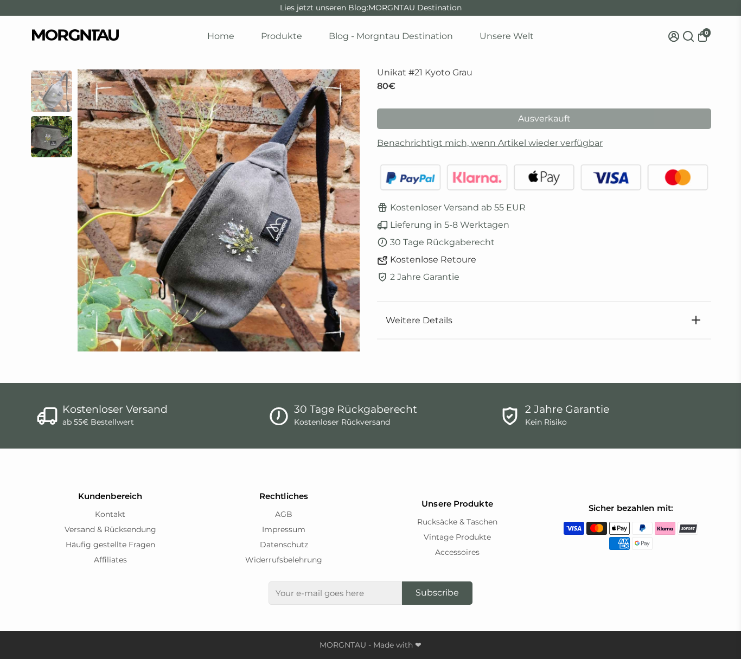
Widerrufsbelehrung (283, 559)
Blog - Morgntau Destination (391, 36)
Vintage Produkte (457, 537)
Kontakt (110, 514)
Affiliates (110, 559)
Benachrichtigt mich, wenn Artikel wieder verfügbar (490, 143)
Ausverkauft (544, 118)
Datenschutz (284, 544)
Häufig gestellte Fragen (110, 544)
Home (220, 36)
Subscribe (437, 592)
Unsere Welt (507, 36)
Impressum (283, 529)
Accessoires (457, 552)
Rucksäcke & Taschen (457, 521)
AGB (283, 514)
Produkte (281, 36)
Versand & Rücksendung (110, 529)
